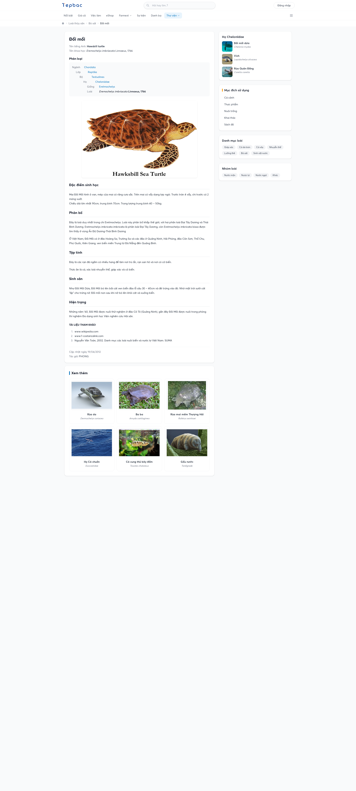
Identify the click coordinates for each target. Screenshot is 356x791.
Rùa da (91, 414)
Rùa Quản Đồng (244, 68)
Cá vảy (259, 147)
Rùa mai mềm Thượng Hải (187, 414)
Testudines (98, 77)
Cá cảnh (229, 97)
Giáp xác (228, 147)
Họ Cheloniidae (233, 37)
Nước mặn (229, 175)
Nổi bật (68, 15)
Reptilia (92, 72)
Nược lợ (245, 175)
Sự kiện (141, 15)
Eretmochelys (107, 86)
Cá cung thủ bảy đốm (139, 461)
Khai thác (229, 117)
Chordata (89, 67)
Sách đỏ (229, 124)
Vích (236, 55)
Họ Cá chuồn (92, 461)
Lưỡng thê (229, 153)
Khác (275, 175)
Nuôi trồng (230, 111)
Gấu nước (187, 461)
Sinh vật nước (260, 153)
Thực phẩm (231, 104)
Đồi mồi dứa (241, 43)
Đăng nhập (284, 5)
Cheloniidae (102, 81)
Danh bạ (156, 15)
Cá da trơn (244, 147)
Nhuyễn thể (275, 147)
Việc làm (96, 15)
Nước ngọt (261, 175)
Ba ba (139, 414)
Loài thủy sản (76, 23)
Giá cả (82, 15)
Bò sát (92, 23)
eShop (110, 15)
